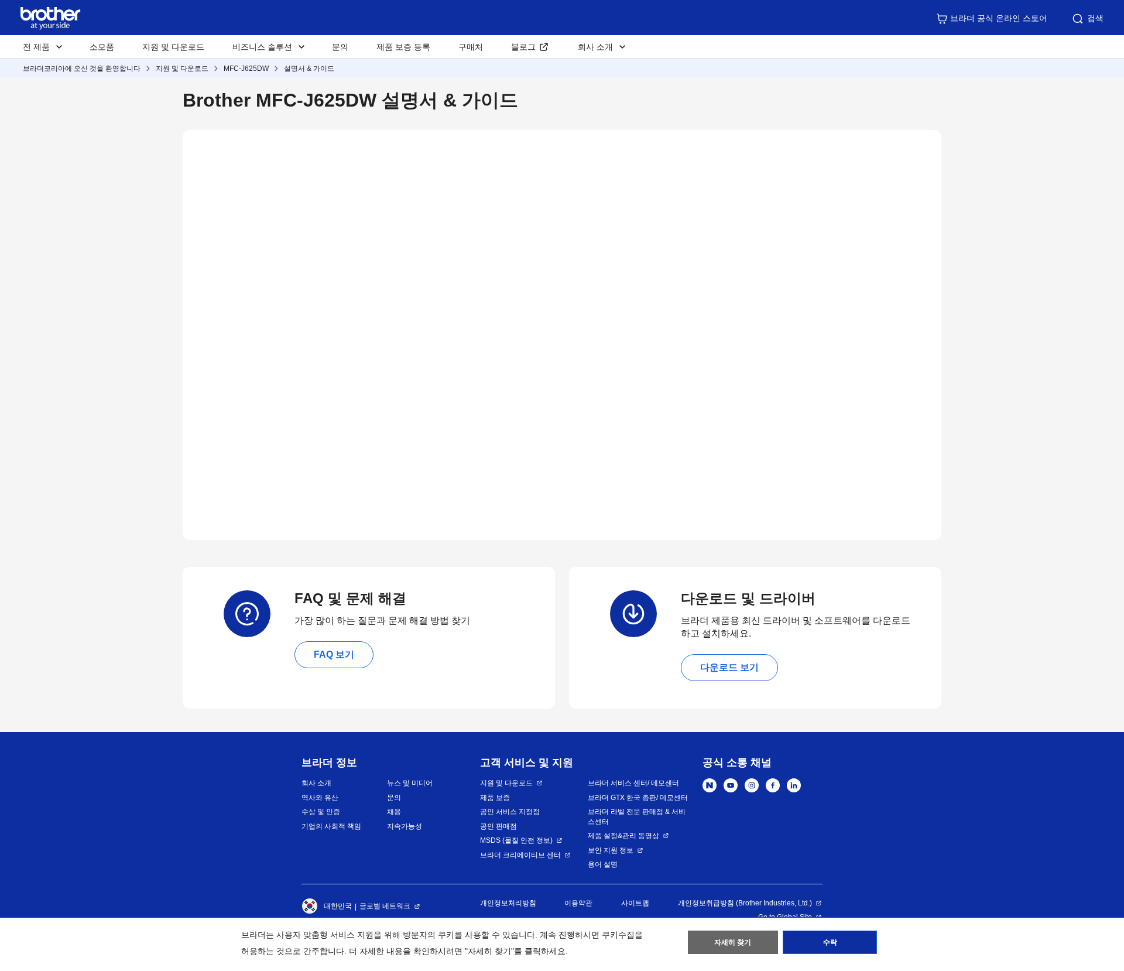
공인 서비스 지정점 (510, 812)
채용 (394, 812)
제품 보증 (495, 798)
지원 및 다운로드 (173, 47)
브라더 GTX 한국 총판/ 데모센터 (638, 798)
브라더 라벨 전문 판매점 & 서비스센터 (637, 817)
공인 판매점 (498, 826)
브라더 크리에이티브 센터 (520, 855)
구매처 (470, 47)
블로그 (523, 47)
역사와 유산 (319, 798)
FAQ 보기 (334, 654)
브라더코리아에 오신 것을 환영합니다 (81, 68)
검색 (1095, 18)
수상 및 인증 (320, 812)
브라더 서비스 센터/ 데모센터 (633, 783)
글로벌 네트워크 (384, 906)
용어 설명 (603, 864)
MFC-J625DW (246, 68)
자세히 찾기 (732, 942)
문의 (340, 47)
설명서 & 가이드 (309, 68)
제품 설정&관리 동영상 (623, 836)
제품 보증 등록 (403, 47)
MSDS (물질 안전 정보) (516, 840)
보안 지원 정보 (610, 850)
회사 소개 (316, 783)
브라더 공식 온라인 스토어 (998, 18)
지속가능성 (404, 826)
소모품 (102, 47)
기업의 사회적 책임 (331, 826)
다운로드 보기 (729, 667)
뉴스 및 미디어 (410, 783)
